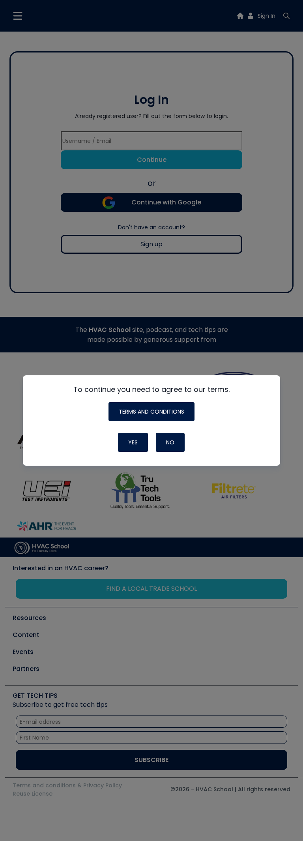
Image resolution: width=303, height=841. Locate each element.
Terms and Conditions (151, 412)
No (170, 442)
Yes (133, 442)
